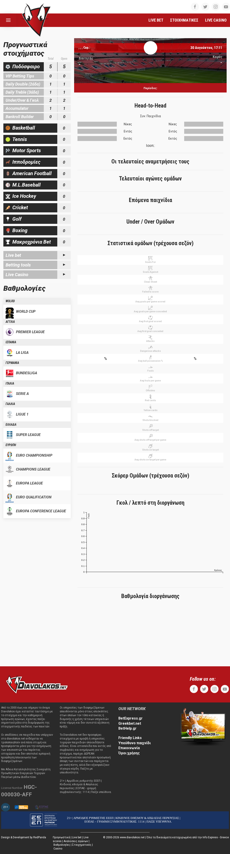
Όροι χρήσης (129, 753)
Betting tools (18, 265)
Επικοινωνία (129, 748)
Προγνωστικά (61, 837)
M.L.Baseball (26, 185)
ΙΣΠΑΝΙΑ (11, 342)
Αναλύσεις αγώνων (76, 841)
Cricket (20, 207)
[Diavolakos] (37, 684)
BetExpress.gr (130, 718)
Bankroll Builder (20, 116)
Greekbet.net (129, 723)
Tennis (19, 139)
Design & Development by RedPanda (23, 837)
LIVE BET (155, 20)
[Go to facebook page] (195, 7)
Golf (17, 219)
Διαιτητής (86, 58)
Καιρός (217, 57)
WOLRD (10, 301)
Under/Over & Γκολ (22, 100)
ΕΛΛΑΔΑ (11, 424)
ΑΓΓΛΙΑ (10, 322)
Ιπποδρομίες (26, 162)
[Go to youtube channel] (226, 7)
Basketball (23, 128)
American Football (32, 173)
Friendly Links (130, 738)
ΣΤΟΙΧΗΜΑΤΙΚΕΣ (184, 20)
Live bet (13, 255)
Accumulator (17, 108)
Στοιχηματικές (81, 844)
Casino (57, 848)
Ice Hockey (24, 196)
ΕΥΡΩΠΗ (11, 445)
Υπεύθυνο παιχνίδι (134, 743)
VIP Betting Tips (20, 76)
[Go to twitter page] (205, 7)
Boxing (19, 230)
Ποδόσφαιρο (26, 66)
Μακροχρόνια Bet (31, 242)
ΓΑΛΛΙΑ (10, 404)
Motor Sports (26, 150)
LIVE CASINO (216, 20)
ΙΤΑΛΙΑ (10, 383)
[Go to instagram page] (216, 7)
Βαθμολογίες (61, 844)
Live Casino (17, 274)
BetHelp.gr (127, 728)
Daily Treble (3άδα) (22, 92)
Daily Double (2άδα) (23, 84)
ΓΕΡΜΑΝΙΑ (12, 363)
